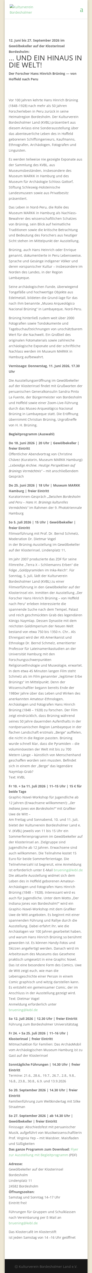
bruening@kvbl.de (68, 870)
